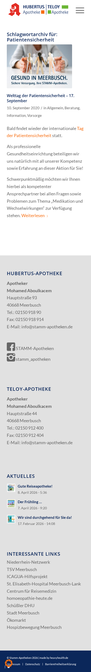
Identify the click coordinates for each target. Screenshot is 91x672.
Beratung (72, 108)
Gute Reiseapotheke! (35, 486)
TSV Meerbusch (22, 569)
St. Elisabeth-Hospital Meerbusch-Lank (44, 583)
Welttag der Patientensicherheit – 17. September (40, 98)
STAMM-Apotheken (34, 348)
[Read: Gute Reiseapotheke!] (11, 487)
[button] (8, 663)
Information (16, 115)
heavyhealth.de (59, 657)
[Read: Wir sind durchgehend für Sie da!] (11, 519)
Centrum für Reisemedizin (31, 591)
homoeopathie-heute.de (29, 598)
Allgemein (55, 108)
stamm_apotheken (32, 359)
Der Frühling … (30, 502)
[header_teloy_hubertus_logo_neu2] (38, 10)
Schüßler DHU (20, 605)
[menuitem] (77, 10)
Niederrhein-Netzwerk (28, 562)
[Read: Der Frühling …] (11, 503)
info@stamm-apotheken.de (47, 326)
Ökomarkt (16, 620)
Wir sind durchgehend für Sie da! (45, 517)
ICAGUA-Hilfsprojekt (27, 576)
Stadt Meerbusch (23, 612)
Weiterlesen (33, 215)
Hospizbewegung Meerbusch (34, 627)
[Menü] (77, 10)
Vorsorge (34, 115)
